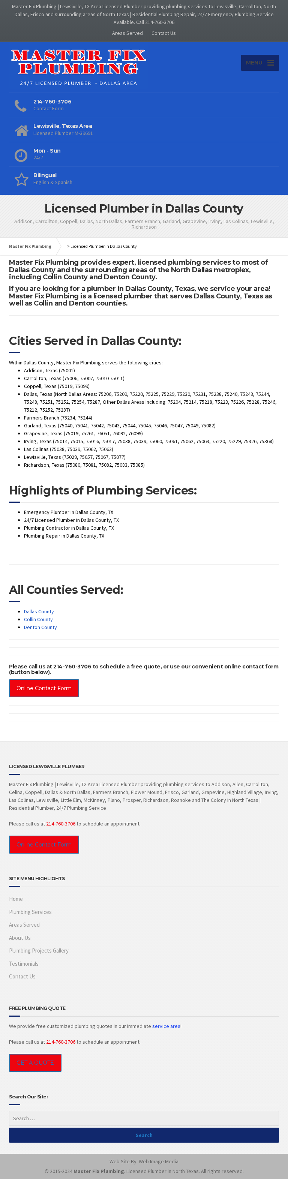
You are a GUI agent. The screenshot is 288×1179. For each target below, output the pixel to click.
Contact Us (164, 33)
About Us (20, 937)
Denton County (40, 627)
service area (166, 1026)
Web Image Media (158, 1161)
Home (16, 898)
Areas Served (127, 33)
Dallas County (39, 611)
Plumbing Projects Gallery (39, 950)
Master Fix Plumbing (30, 246)
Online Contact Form (44, 688)
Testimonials (24, 963)
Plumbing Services (30, 911)
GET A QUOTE (35, 1062)
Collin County (38, 619)
